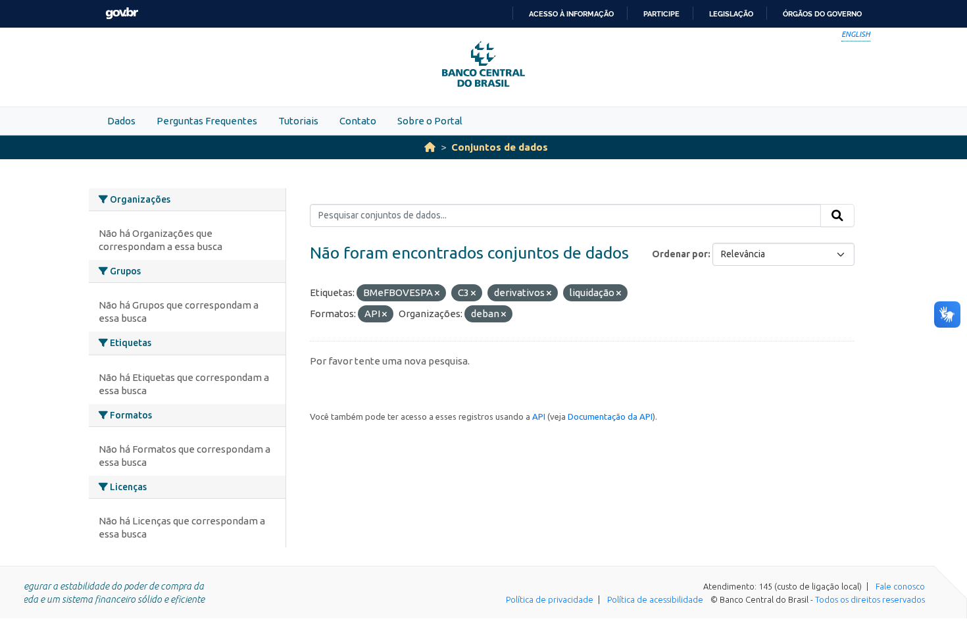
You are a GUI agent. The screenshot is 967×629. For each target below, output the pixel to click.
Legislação (731, 13)
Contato (357, 120)
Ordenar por (680, 254)
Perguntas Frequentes (207, 120)
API (538, 416)
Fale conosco (900, 586)
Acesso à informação (571, 13)
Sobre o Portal (429, 120)
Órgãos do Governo (822, 13)
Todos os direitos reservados (870, 599)
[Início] (429, 147)
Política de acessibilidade (655, 599)
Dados (121, 120)
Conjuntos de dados (499, 147)
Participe (661, 13)
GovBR (121, 13)
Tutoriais (298, 120)
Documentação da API (610, 416)
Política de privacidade (549, 599)
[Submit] (837, 216)
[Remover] (437, 293)
